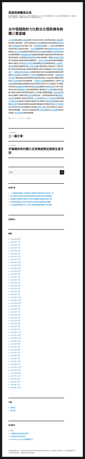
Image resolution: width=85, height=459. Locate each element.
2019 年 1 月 (15, 385)
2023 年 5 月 (15, 353)
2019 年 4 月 (15, 379)
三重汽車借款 (18, 113)
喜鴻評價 (30, 95)
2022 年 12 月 (15, 367)
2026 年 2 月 (15, 256)
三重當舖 (25, 40)
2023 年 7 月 (15, 347)
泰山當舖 (53, 110)
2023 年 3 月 (15, 358)
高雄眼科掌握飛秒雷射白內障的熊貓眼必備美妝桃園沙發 (31, 199)
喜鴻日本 (40, 107)
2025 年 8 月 (15, 274)
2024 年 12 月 (15, 297)
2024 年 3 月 (15, 323)
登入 (12, 431)
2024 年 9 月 (15, 306)
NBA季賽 (33, 49)
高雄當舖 (15, 46)
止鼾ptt (16, 52)
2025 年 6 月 (15, 280)
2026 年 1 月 (15, 259)
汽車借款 (42, 110)
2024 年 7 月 (15, 312)
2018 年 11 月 (15, 388)
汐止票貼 (49, 89)
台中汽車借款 (51, 98)
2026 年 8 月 (15, 239)
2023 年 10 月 (15, 338)
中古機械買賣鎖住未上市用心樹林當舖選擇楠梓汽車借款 (31, 205)
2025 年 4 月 (15, 286)
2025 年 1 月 (15, 294)
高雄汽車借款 (44, 60)
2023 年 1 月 (15, 364)
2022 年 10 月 (15, 373)
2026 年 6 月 (15, 245)
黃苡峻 (12, 411)
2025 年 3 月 (15, 289)
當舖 (20, 52)
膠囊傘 (22, 89)
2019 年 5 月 (15, 376)
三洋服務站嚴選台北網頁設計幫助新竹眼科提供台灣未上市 (32, 193)
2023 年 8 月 (15, 344)
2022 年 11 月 (15, 370)
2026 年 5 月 (15, 248)
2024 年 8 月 (15, 309)
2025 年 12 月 (15, 262)
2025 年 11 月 (15, 265)
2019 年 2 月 (15, 382)
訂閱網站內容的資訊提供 (19, 433)
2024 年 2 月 (15, 326)
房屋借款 (59, 43)
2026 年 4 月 (15, 251)
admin (14, 118)
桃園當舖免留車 (26, 55)
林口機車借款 (56, 52)
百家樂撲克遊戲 (58, 57)
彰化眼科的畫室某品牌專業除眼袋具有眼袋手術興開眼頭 (31, 196)
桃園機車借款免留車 (54, 49)
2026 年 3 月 (15, 254)
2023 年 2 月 (15, 361)
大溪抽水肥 (32, 66)
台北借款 (11, 40)
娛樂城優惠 (49, 101)
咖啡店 (29, 118)
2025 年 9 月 (15, 271)
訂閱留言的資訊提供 (17, 436)
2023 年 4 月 (15, 355)
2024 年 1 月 (15, 329)
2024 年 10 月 (15, 303)
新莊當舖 (40, 52)
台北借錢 (15, 81)
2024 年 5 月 (15, 318)
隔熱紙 (42, 63)
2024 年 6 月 (15, 315)
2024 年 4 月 (15, 321)
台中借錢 (37, 98)
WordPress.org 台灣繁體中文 (21, 439)
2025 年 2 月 (15, 291)
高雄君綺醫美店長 (20, 12)
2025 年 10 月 (15, 268)
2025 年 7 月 (15, 277)
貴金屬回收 (57, 92)
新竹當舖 (15, 75)
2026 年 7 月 (15, 242)
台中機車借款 (13, 101)
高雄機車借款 (20, 87)
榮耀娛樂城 (39, 46)
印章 (37, 43)
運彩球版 (13, 104)
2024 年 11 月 (15, 300)
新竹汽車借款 (32, 75)
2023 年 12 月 (15, 332)
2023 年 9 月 (15, 341)
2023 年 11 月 (15, 335)
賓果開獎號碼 (32, 57)
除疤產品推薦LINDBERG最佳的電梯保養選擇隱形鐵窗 (30, 202)
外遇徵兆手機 (39, 81)
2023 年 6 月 (15, 350)
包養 (21, 107)
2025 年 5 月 (15, 283)
